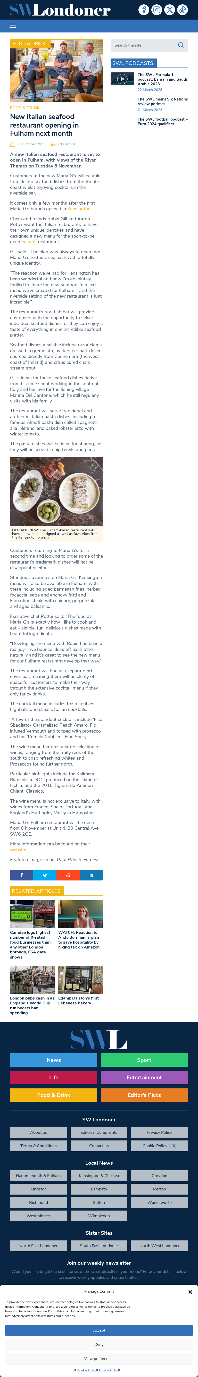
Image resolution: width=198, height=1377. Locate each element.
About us (38, 1132)
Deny (99, 1344)
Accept (99, 1330)
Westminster (38, 1216)
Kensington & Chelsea (99, 1176)
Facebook (143, 9)
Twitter (169, 9)
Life (53, 1077)
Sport (144, 1060)
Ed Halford (66, 144)
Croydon (159, 1176)
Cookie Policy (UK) (160, 1146)
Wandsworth (159, 1202)
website (18, 850)
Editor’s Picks (144, 1095)
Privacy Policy (108, 1370)
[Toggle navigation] (12, 26)
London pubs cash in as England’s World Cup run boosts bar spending (32, 1005)
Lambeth (99, 1189)
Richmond (38, 1202)
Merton (159, 1189)
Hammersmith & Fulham (38, 1176)
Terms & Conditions (38, 1146)
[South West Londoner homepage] (60, 10)
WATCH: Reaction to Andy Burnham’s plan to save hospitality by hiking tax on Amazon (79, 940)
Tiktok (182, 9)
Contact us (99, 1146)
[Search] (181, 45)
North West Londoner (159, 1246)
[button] (190, 1291)
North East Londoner (38, 1246)
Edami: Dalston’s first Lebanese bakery (78, 1000)
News (54, 1060)
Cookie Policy (86, 1370)
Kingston (38, 1189)
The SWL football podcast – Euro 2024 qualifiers (163, 122)
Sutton (99, 1202)
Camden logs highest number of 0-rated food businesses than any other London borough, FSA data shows (30, 945)
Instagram (156, 9)
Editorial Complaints (98, 1132)
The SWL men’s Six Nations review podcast (163, 101)
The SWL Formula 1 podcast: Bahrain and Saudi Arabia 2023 (162, 79)
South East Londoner (99, 1246)
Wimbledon (99, 1216)
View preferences (99, 1358)
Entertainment (144, 1077)
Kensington (78, 209)
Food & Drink (29, 43)
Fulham (29, 242)
